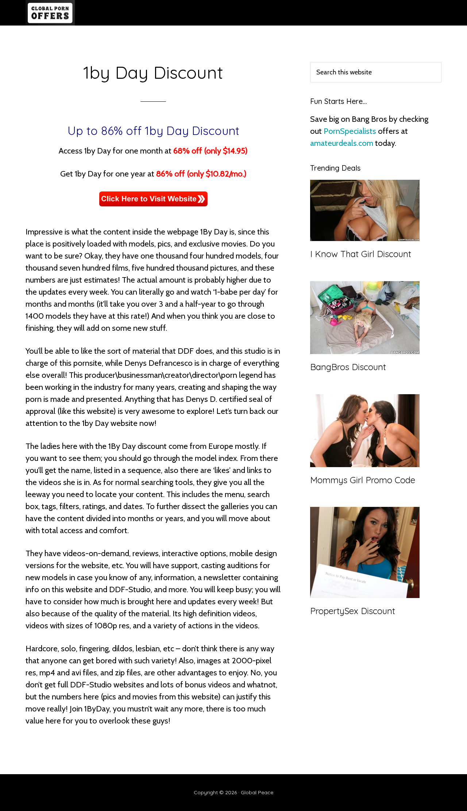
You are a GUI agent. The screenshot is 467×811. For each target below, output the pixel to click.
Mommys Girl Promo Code (362, 479)
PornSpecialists (350, 131)
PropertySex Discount (352, 610)
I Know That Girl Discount (360, 253)
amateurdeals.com (341, 143)
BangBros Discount (348, 366)
